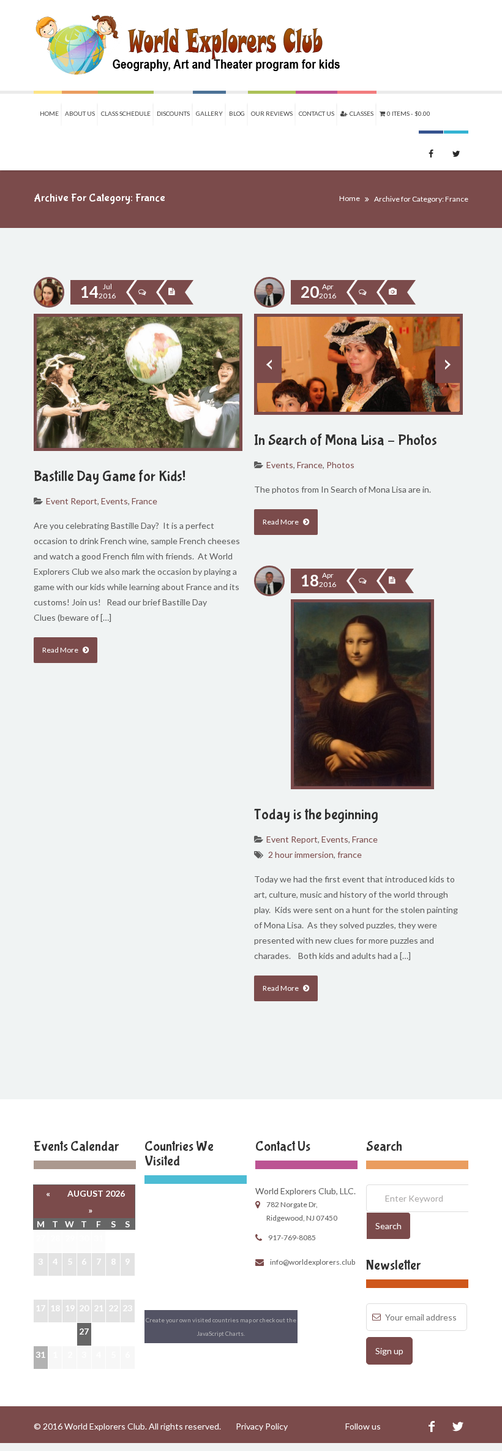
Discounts (173, 113)
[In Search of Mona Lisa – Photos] (392, 292)
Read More (61, 649)
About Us (80, 113)
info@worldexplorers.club (312, 1262)
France (144, 501)
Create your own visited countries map (199, 1320)
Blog (237, 113)
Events (114, 501)
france (349, 854)
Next (447, 364)
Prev (269, 364)
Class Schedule (126, 113)
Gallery (209, 113)
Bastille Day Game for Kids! (109, 476)
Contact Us (316, 113)
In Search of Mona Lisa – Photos (345, 440)
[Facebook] (431, 1426)
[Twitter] (457, 1426)
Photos (340, 465)
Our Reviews (272, 113)
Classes (360, 113)
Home (49, 113)
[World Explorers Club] (195, 45)
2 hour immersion (301, 854)
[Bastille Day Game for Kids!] (171, 292)
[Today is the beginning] (392, 581)
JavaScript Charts (220, 1333)
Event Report (71, 501)
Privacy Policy (262, 1426)
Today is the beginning (316, 814)
